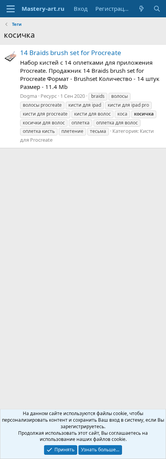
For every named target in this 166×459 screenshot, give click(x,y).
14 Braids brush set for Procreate (70, 52)
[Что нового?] (141, 9)
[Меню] (11, 9)
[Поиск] (156, 9)
